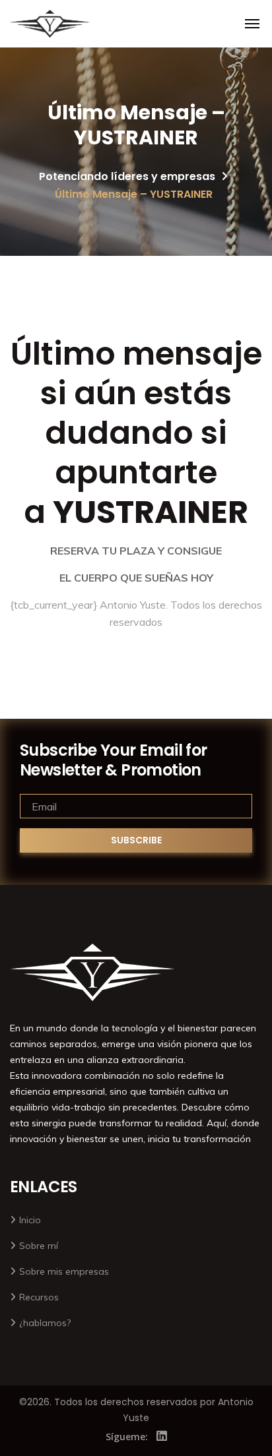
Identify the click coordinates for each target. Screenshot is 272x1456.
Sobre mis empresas (64, 1271)
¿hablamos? (45, 1323)
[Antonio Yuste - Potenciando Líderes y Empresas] (50, 24)
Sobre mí (38, 1246)
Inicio (30, 1220)
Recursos (39, 1297)
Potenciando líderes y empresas (127, 176)
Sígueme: (127, 1436)
